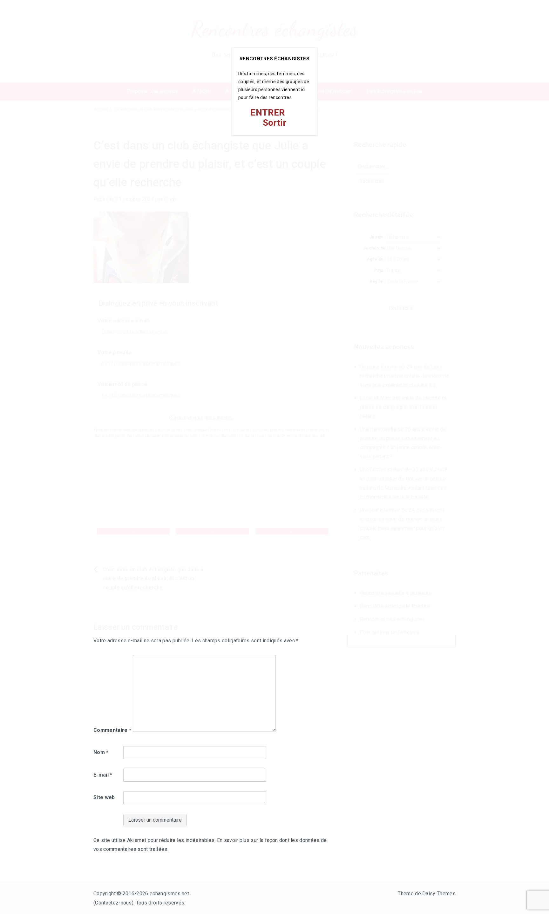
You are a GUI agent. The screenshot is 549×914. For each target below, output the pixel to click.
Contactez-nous (113, 903)
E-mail (102, 775)
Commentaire (112, 730)
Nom (101, 752)
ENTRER (267, 112)
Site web (104, 797)
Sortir (275, 122)
